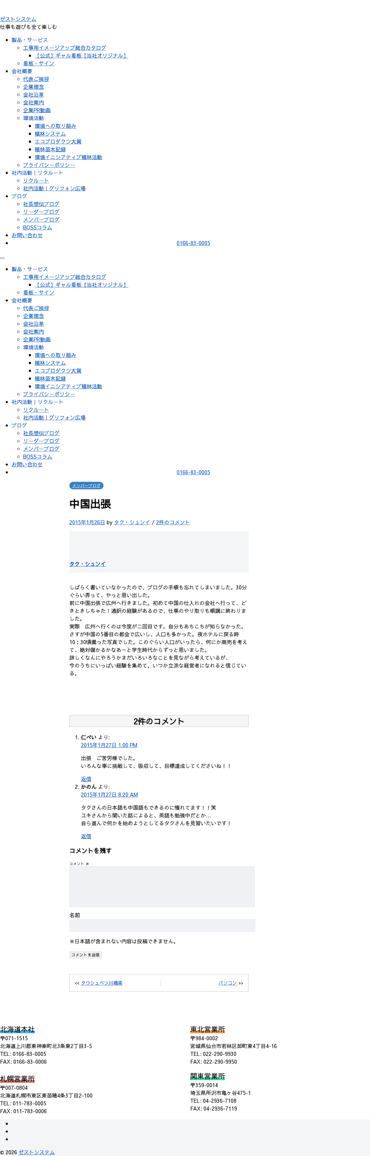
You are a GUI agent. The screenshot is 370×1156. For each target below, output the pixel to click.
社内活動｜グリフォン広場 (54, 188)
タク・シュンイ (132, 522)
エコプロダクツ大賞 (58, 141)
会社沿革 (33, 94)
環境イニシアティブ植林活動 (68, 157)
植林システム (50, 133)
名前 (74, 915)
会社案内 (33, 102)
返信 (86, 778)
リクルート (36, 180)
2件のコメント (173, 522)
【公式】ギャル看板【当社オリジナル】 (81, 55)
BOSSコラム (37, 227)
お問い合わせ (27, 235)
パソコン (228, 982)
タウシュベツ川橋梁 (102, 982)
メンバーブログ (41, 219)
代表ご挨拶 (36, 78)
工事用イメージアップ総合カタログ (64, 47)
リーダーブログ (41, 211)
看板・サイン (38, 63)
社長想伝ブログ (41, 203)
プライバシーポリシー (49, 164)
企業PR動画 (37, 110)
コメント (79, 863)
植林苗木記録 (50, 149)
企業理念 (33, 86)
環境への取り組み (55, 125)
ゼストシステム (18, 19)
